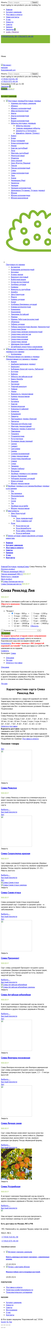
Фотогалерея (11, 1310)
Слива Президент (10, 958)
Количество (9, 630)
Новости (9, 1305)
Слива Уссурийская (10, 1186)
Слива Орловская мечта (11, 584)
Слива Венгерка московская (15, 1057)
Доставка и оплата (30, 738)
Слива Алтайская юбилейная (16, 994)
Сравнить (5, 650)
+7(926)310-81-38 (9, 36)
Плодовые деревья (15, 566)
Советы (9, 1307)
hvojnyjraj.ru (6, 643)
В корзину (5, 633)
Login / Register (12, 32)
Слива (26, 566)
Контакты (10, 1315)
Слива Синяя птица (11, 892)
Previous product (8, 569)
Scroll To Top (6, 1322)
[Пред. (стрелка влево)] (2, 1327)
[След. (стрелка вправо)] (4, 1327)
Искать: (4, 2)
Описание (10, 657)
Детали (9, 660)
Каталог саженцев (14, 1302)
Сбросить (34, 626)
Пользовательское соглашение (19, 1292)
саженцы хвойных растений (13, 638)
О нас (8, 1312)
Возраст (10, 611)
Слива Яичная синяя (11, 1123)
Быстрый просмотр (9, 812)
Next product (6, 579)
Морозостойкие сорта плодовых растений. (23, 1272)
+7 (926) (9, 79)
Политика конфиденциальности (19, 1289)
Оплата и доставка (14, 662)
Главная (4, 566)
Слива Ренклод (9, 787)
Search (34, 2)
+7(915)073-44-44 (25, 36)
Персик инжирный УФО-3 (12, 574)
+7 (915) (9, 81)
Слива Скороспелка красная (15, 853)
